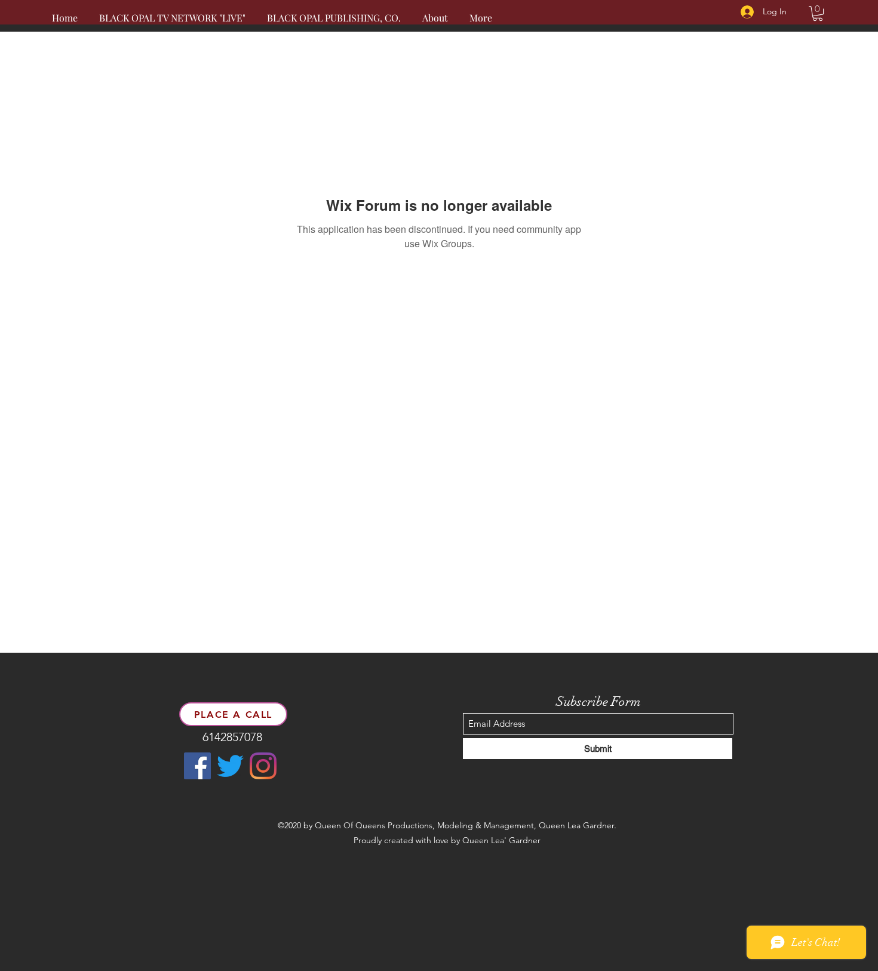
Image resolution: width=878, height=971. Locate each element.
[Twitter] (230, 765)
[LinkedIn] (263, 765)
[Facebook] (197, 765)
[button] (818, 13)
